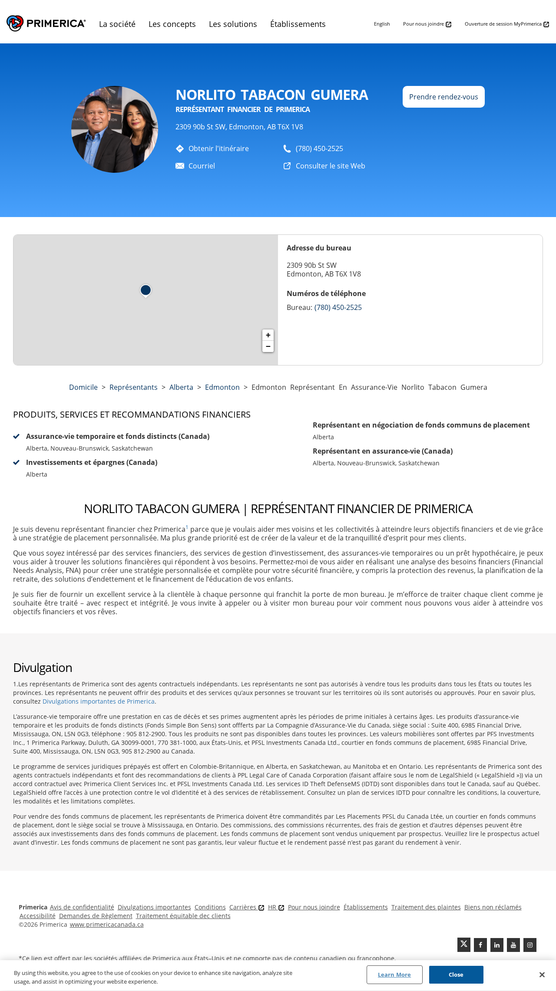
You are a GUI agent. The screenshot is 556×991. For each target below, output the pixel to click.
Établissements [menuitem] (298, 24)
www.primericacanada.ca (107, 924)
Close (456, 974)
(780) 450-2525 (319, 148)
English (382, 23)
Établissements (366, 907)
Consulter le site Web (330, 166)
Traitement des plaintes (426, 907)
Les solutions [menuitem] (233, 24)
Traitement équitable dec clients (183, 916)
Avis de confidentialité (82, 907)
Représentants (133, 387)
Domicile (83, 387)
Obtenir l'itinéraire (219, 148)
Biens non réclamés (493, 907)
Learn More (394, 974)
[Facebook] (480, 945)
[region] (278, 975)
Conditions (210, 907)
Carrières (243, 907)
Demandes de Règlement (95, 916)
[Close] (542, 974)
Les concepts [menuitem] (172, 24)
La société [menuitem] (117, 24)
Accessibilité (38, 916)
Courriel (202, 166)
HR (273, 907)
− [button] (268, 346)
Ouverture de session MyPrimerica (504, 23)
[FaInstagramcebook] (529, 945)
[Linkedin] (496, 945)
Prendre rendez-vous (443, 97)
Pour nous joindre (424, 23)
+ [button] (268, 334)
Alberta (181, 387)
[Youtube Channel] (513, 945)
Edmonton (222, 387)
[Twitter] (463, 945)
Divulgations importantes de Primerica (99, 701)
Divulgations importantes (154, 907)
